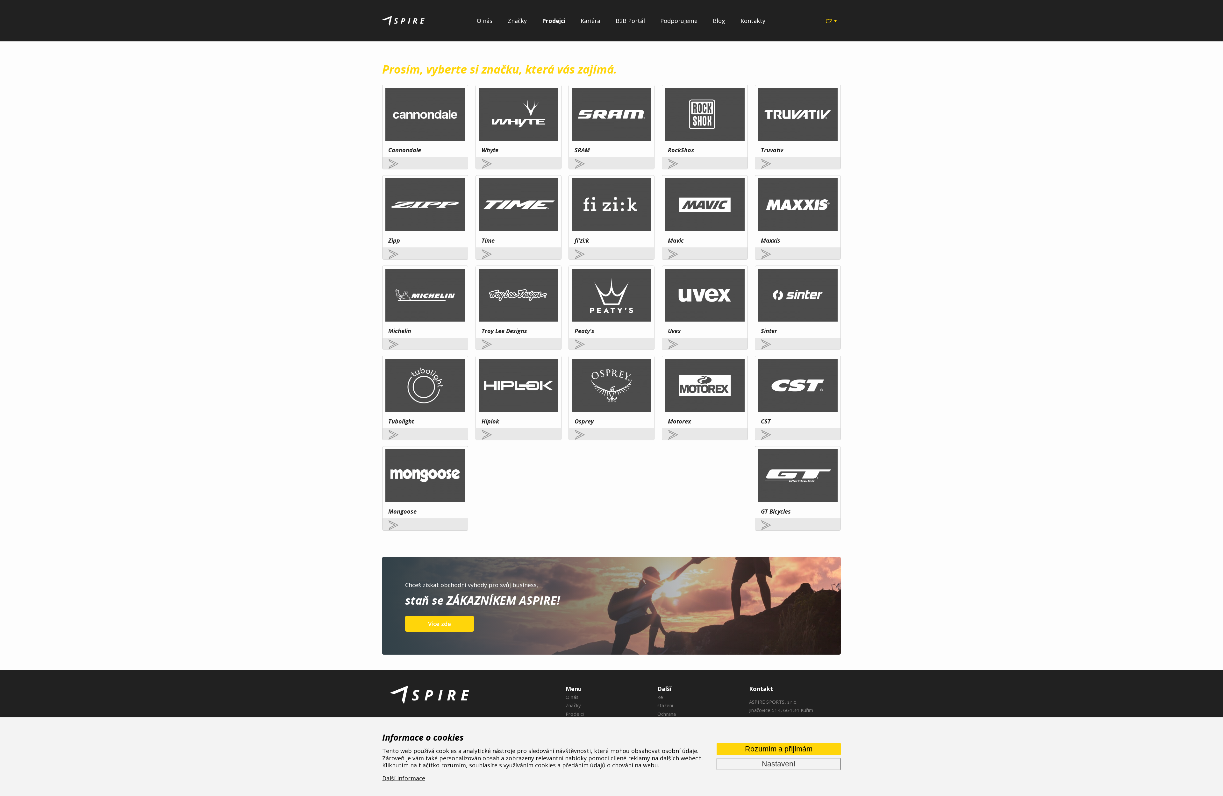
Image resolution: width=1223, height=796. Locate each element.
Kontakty (752, 21)
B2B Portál (630, 21)
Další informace (403, 778)
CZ (829, 21)
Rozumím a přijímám (778, 749)
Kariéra (590, 21)
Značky (517, 21)
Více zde (439, 624)
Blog (719, 21)
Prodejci (553, 21)
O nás (484, 21)
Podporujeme (678, 21)
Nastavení (778, 764)
